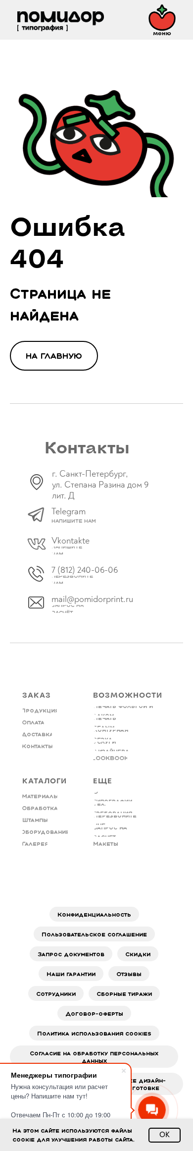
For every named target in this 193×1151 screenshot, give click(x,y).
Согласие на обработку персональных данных (94, 1056)
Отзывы (129, 974)
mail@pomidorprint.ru (92, 599)
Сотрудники (56, 993)
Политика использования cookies (94, 1033)
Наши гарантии (71, 974)
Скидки (137, 954)
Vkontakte (70, 541)
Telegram (68, 511)
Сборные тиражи (124, 993)
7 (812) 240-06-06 (84, 570)
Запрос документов (71, 954)
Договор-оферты (94, 1013)
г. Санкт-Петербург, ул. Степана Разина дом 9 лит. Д (100, 484)
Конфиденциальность (94, 914)
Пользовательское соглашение (94, 934)
